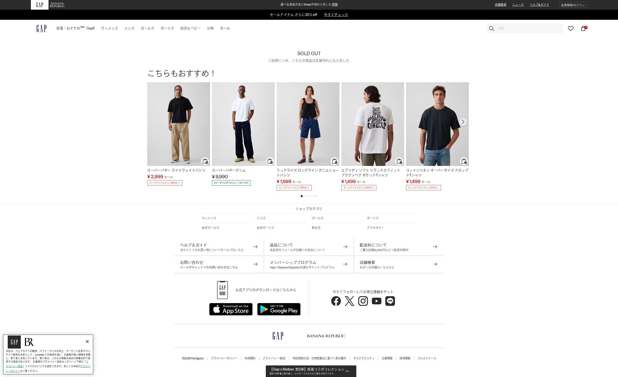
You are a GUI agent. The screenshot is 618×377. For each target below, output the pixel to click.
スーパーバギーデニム (229, 170)
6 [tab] (316, 196)
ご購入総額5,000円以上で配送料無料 (384, 250)
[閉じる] (87, 341)
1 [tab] (302, 196)
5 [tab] (313, 196)
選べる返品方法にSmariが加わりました (309, 4)
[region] (48, 354)
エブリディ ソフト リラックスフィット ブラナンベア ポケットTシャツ (370, 172)
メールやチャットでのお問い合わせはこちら (209, 267)
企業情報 (387, 358)
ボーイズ (373, 218)
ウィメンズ (209, 218)
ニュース (518, 5)
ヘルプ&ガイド (539, 5)
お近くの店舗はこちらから (377, 267)
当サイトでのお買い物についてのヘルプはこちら (212, 250)
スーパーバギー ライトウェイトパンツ (176, 170)
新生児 (316, 228)
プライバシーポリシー (224, 358)
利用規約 (250, 358)
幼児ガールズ (210, 228)
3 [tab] (308, 196)
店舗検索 (500, 5)
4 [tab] (310, 196)
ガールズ (317, 218)
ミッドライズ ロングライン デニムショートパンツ (308, 172)
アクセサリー (375, 228)
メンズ (261, 218)
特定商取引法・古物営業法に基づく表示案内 (319, 358)
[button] (573, 5)
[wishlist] (571, 28)
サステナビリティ (363, 358)
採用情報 (405, 358)
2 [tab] (305, 196)
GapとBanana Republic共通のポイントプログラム (302, 267)
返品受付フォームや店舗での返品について (297, 250)
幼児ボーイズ (265, 228)
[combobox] (525, 28)
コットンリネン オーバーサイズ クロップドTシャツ (437, 172)
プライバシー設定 (274, 358)
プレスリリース (426, 358)
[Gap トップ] (38, 28)
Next (463, 122)
